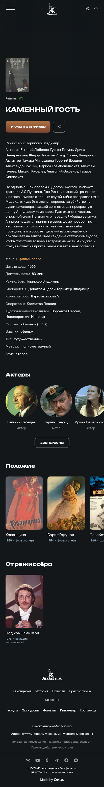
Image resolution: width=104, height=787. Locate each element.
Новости (58, 691)
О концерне (22, 691)
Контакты (52, 700)
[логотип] (52, 9)
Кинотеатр (68, 710)
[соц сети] (28, 760)
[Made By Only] (52, 780)
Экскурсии (30, 710)
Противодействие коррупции (52, 747)
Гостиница (88, 710)
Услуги (13, 710)
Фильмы (49, 710)
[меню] (11, 9)
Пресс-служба (80, 691)
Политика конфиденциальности (70, 741)
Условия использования (29, 741)
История (41, 691)
